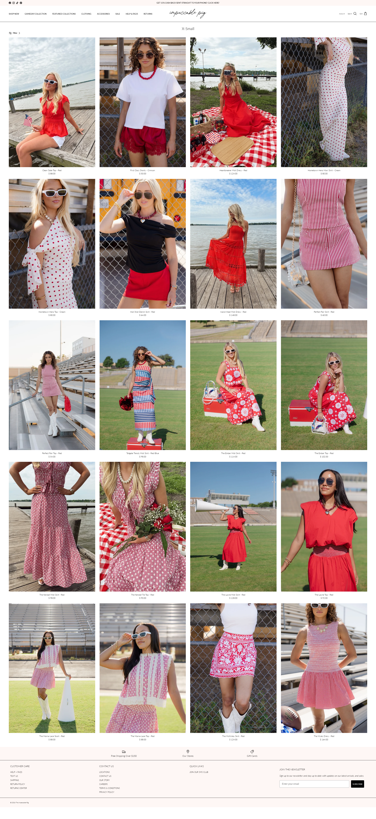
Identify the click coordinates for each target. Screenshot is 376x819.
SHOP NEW (14, 13)
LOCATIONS (104, 772)
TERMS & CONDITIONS (109, 788)
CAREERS (103, 784)
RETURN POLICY (17, 784)
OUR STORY (104, 780)
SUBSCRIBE (357, 784)
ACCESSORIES (103, 13)
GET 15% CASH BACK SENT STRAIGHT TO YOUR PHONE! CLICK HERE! (188, 2)
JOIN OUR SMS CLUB (199, 772)
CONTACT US (105, 776)
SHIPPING (14, 780)
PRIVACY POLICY (106, 792)
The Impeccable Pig (22, 802)
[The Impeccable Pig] (188, 14)
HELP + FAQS (16, 772)
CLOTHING (86, 13)
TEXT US (14, 776)
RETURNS (148, 13)
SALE (117, 13)
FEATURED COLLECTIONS (64, 13)
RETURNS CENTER (18, 788)
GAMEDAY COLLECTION (36, 13)
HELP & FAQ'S (132, 13)
